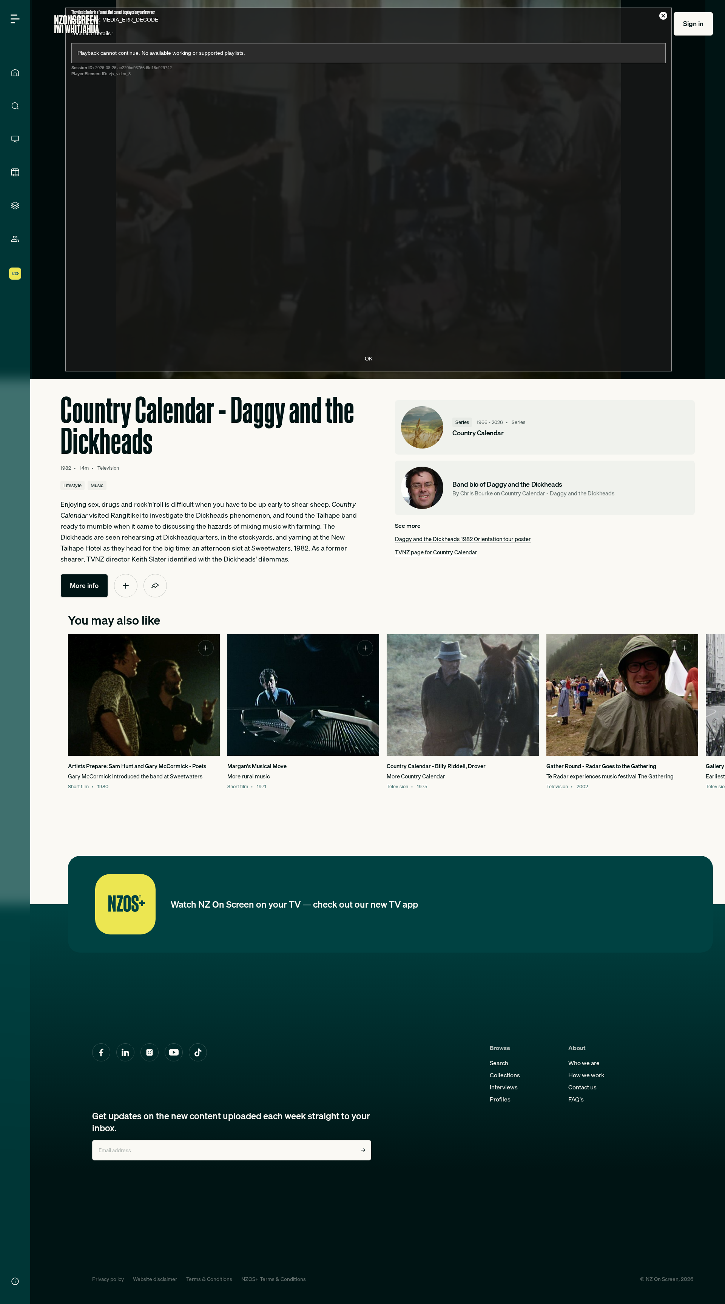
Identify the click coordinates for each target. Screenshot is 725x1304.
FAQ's (576, 1099)
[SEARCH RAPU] (15, 105)
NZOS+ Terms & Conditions (273, 1279)
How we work (586, 1075)
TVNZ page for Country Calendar (436, 552)
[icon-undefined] (125, 585)
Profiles (500, 1099)
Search (499, 1063)
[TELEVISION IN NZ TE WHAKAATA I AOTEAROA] (15, 139)
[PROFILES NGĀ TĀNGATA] (15, 238)
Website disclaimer (155, 1279)
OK (368, 359)
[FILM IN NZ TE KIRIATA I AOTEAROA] (15, 172)
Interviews (504, 1087)
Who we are (584, 1063)
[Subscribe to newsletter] (363, 1150)
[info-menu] (15, 1281)
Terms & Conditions (209, 1279)
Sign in (693, 23)
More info (84, 585)
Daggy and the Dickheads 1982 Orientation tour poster (463, 538)
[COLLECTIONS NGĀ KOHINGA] (15, 205)
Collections (505, 1075)
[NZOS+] (15, 273)
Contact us (582, 1087)
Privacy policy (108, 1279)
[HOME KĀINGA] (15, 72)
